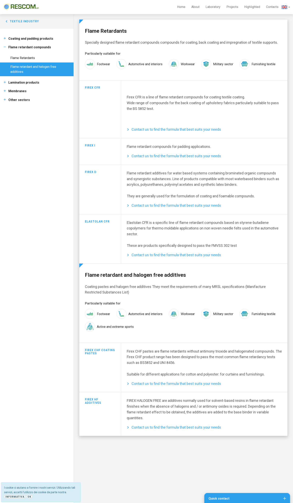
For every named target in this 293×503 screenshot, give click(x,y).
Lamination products (23, 82)
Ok (29, 496)
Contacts (272, 7)
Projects (232, 7)
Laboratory (212, 7)
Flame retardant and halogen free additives (33, 69)
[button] (286, 7)
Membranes (17, 91)
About (195, 7)
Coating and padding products (30, 39)
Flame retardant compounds (29, 47)
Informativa (15, 496)
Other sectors (19, 100)
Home (181, 7)
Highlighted (252, 7)
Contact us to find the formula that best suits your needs (176, 129)
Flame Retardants (22, 58)
